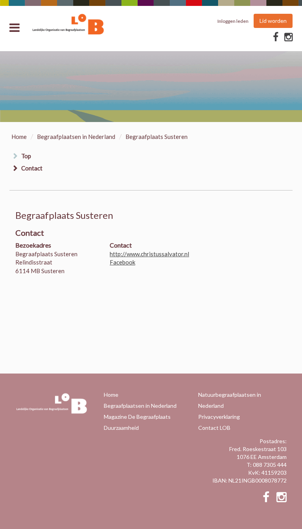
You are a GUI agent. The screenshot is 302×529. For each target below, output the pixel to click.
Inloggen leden (233, 21)
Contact (31, 168)
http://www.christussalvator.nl (149, 253)
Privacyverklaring (219, 416)
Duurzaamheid (121, 427)
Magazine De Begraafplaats (137, 416)
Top (26, 155)
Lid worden (273, 20)
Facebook (122, 262)
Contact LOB (214, 427)
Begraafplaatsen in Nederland (76, 136)
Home (19, 136)
